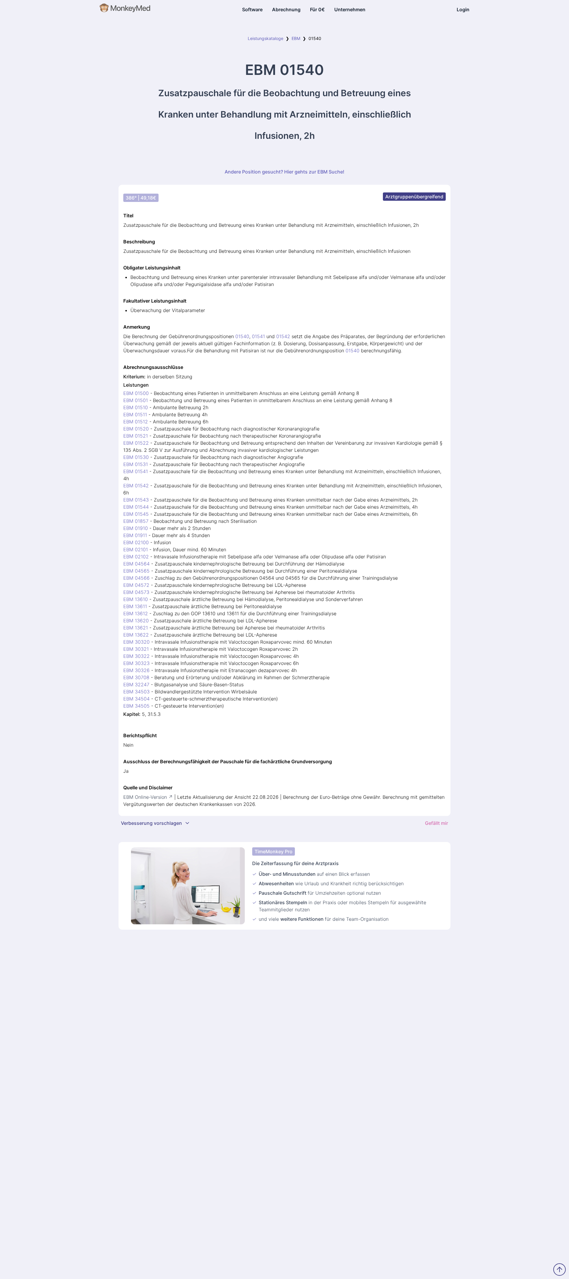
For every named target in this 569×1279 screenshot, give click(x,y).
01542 (283, 336)
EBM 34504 (136, 699)
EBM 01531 (135, 464)
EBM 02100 (136, 542)
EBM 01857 (135, 521)
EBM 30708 (136, 677)
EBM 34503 (136, 692)
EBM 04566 (136, 578)
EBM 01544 (136, 507)
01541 (258, 336)
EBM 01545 (136, 514)
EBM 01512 (135, 422)
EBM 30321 (136, 649)
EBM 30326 (136, 670)
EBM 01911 (135, 535)
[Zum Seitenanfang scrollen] (559, 1269)
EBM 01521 (135, 436)
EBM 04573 (136, 592)
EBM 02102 (136, 557)
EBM (296, 38)
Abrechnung (286, 9)
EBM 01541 (135, 471)
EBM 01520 (136, 429)
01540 (242, 336)
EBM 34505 (136, 706)
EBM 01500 (136, 393)
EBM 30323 (136, 663)
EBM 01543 (136, 500)
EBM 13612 (135, 613)
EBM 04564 (136, 564)
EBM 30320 (136, 642)
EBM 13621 (135, 628)
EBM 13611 (135, 606)
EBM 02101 (135, 549)
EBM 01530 (136, 457)
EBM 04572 (136, 585)
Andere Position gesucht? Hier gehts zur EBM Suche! (284, 172)
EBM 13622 (136, 635)
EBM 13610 (135, 599)
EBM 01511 (135, 414)
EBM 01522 (136, 443)
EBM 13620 (136, 621)
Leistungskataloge (265, 38)
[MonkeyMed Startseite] (125, 9)
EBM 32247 (136, 684)
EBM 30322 (136, 656)
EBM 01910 (135, 528)
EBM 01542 (136, 486)
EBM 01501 (135, 400)
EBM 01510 (135, 407)
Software (252, 9)
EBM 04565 (136, 571)
